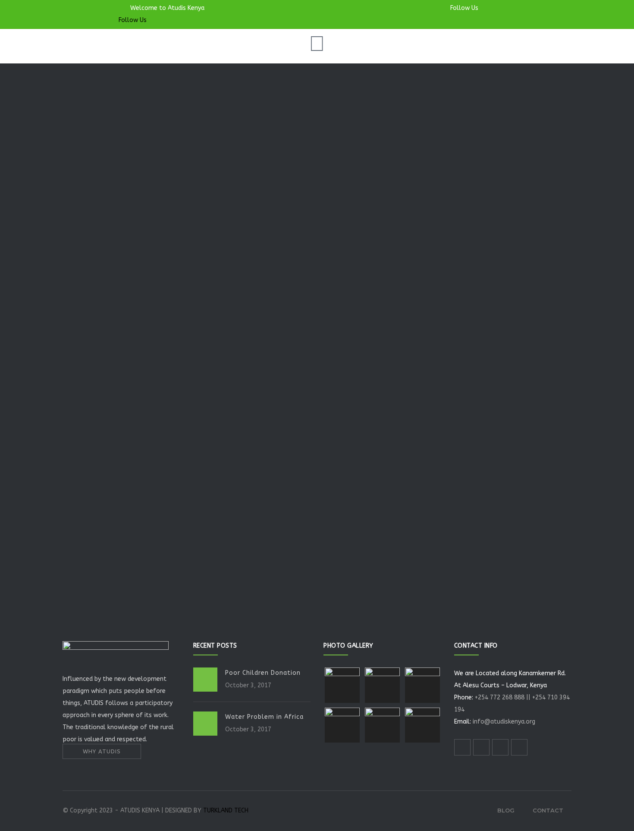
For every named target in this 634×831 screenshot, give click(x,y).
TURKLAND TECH (225, 810)
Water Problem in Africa (264, 717)
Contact (548, 810)
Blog (506, 810)
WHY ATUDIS (102, 751)
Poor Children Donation (263, 673)
